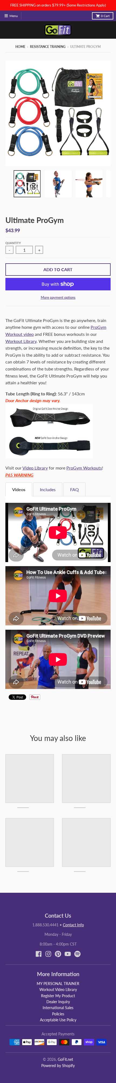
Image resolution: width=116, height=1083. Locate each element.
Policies (58, 1014)
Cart (105, 16)
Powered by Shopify (58, 1065)
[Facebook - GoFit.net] (38, 954)
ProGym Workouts (84, 467)
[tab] (18, 489)
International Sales (58, 1007)
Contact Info (73, 925)
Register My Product (58, 995)
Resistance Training (48, 47)
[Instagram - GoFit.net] (48, 954)
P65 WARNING (19, 474)
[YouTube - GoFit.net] (67, 954)
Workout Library (20, 341)
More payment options (58, 297)
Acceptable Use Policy (58, 1020)
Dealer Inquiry (58, 1001)
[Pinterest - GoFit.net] (58, 954)
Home (20, 47)
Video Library (35, 467)
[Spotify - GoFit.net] (77, 954)
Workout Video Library (58, 989)
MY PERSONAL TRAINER (58, 983)
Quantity (13, 243)
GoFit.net (65, 1059)
